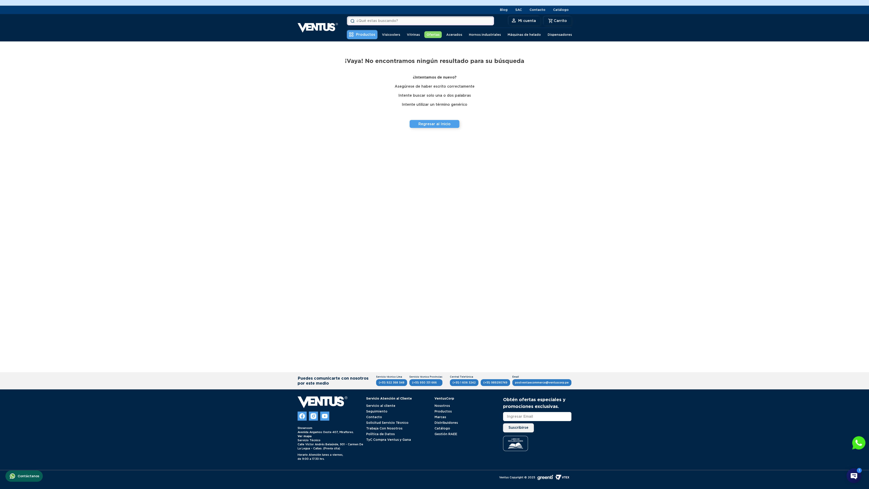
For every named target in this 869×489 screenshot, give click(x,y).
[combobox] (420, 20)
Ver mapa (305, 436)
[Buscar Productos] (352, 21)
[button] (859, 443)
